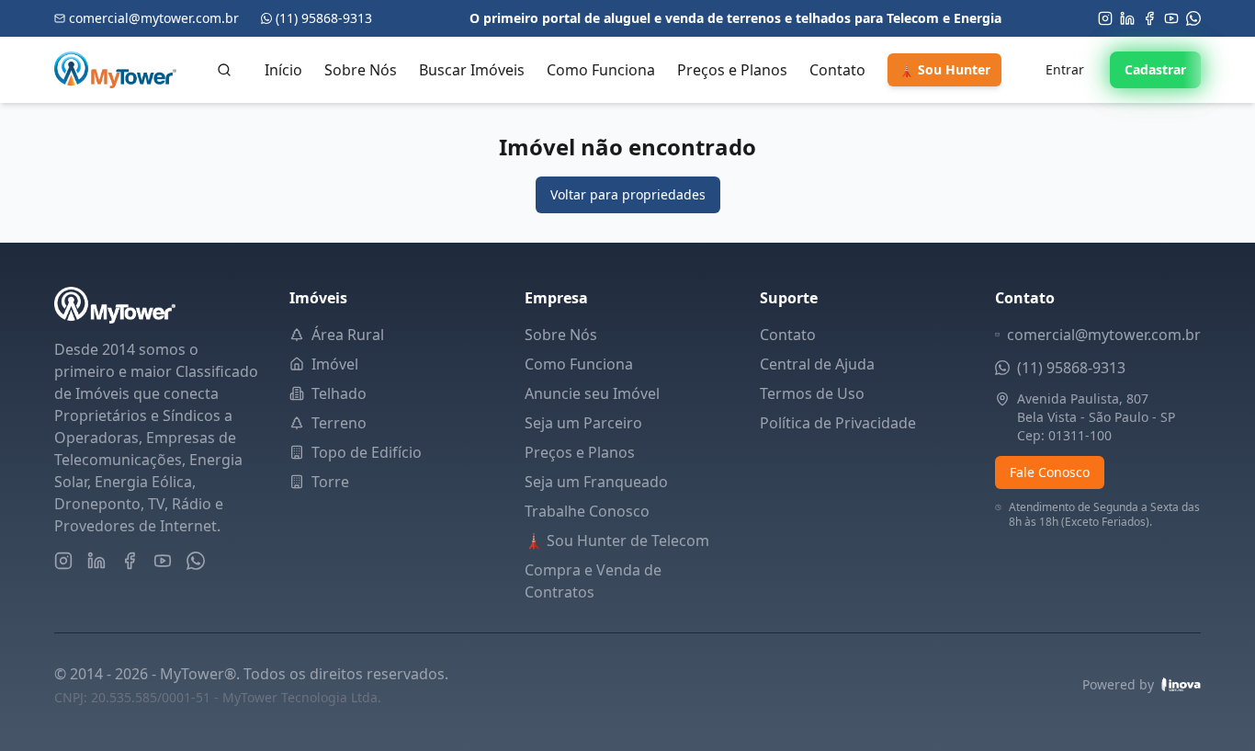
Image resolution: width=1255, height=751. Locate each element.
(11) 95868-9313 (1071, 368)
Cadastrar (1155, 69)
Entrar (1065, 69)
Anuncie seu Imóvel (592, 393)
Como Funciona (601, 70)
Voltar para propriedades (628, 194)
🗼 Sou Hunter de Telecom (617, 540)
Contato (837, 70)
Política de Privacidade (838, 423)
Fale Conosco (1050, 472)
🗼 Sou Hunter (944, 69)
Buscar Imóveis (472, 70)
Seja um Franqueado (596, 482)
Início (283, 70)
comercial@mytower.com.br (1104, 334)
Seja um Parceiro (583, 423)
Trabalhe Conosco (587, 511)
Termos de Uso (812, 393)
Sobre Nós (360, 70)
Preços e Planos (732, 70)
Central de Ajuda (817, 364)
